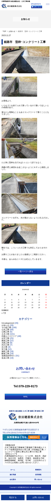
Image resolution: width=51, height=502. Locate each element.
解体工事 (5, 354)
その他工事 (6, 327)
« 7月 (4, 313)
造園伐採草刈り (8, 356)
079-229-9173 (36, 4)
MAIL (25, 397)
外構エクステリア (9, 336)
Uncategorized (8, 323)
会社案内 (13, 479)
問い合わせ (38, 479)
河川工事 (5, 345)
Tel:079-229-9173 (25, 386)
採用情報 (38, 474)
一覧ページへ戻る (25, 271)
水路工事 (5, 343)
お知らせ (12, 31)
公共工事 (5, 330)
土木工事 (5, 334)
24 (5, 307)
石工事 (4, 347)
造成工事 (5, 358)
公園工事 (5, 332)
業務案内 (38, 470)
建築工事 (5, 341)
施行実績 (13, 474)
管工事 (4, 349)
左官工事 (5, 338)
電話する (13, 497)
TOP (4, 31)
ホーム (12, 470)
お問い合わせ (38, 7)
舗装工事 (5, 351)
